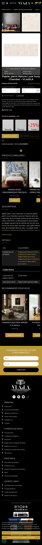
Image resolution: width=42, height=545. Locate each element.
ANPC (6, 472)
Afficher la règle (27, 73)
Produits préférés (9, 489)
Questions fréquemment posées (14, 469)
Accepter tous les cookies (21, 533)
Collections (7, 406)
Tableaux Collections (10, 413)
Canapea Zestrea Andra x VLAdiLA (14, 323)
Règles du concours (10, 446)
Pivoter (6, 71)
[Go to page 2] (22, 28)
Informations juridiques (11, 462)
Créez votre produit (10, 416)
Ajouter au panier (10, 136)
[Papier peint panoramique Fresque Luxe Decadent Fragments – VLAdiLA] (15, 174)
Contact (6, 423)
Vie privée (7, 439)
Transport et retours (10, 495)
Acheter (14, 200)
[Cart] (35, 3)
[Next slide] (37, 182)
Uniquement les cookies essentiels (21, 537)
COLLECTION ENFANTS (11, 410)
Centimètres (9, 96)
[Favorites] (39, 3)
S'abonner (21, 370)
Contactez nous (9, 466)
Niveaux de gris (27, 71)
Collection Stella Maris (27, 254)
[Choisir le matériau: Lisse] (8, 125)
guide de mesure (35, 83)
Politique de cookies (20, 526)
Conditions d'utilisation (11, 436)
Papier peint (6, 9)
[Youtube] (23, 396)
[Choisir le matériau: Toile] (21, 125)
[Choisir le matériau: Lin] (33, 125)
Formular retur (8, 433)
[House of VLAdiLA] (24, 3)
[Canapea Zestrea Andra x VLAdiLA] (15, 307)
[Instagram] (18, 396)
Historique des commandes (13, 485)
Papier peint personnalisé (23, 9)
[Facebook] (14, 396)
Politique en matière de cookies (14, 449)
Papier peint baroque (26, 257)
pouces (21, 96)
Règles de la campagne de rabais (14, 443)
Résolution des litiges (11, 476)
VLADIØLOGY (8, 420)
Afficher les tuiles (8, 73)
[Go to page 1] (20, 28)
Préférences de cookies (21, 542)
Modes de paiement (10, 492)
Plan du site (8, 453)
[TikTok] (28, 396)
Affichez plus (7, 235)
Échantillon (29, 136)
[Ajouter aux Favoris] (3, 140)
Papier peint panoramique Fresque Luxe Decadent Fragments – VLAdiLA (14, 191)
